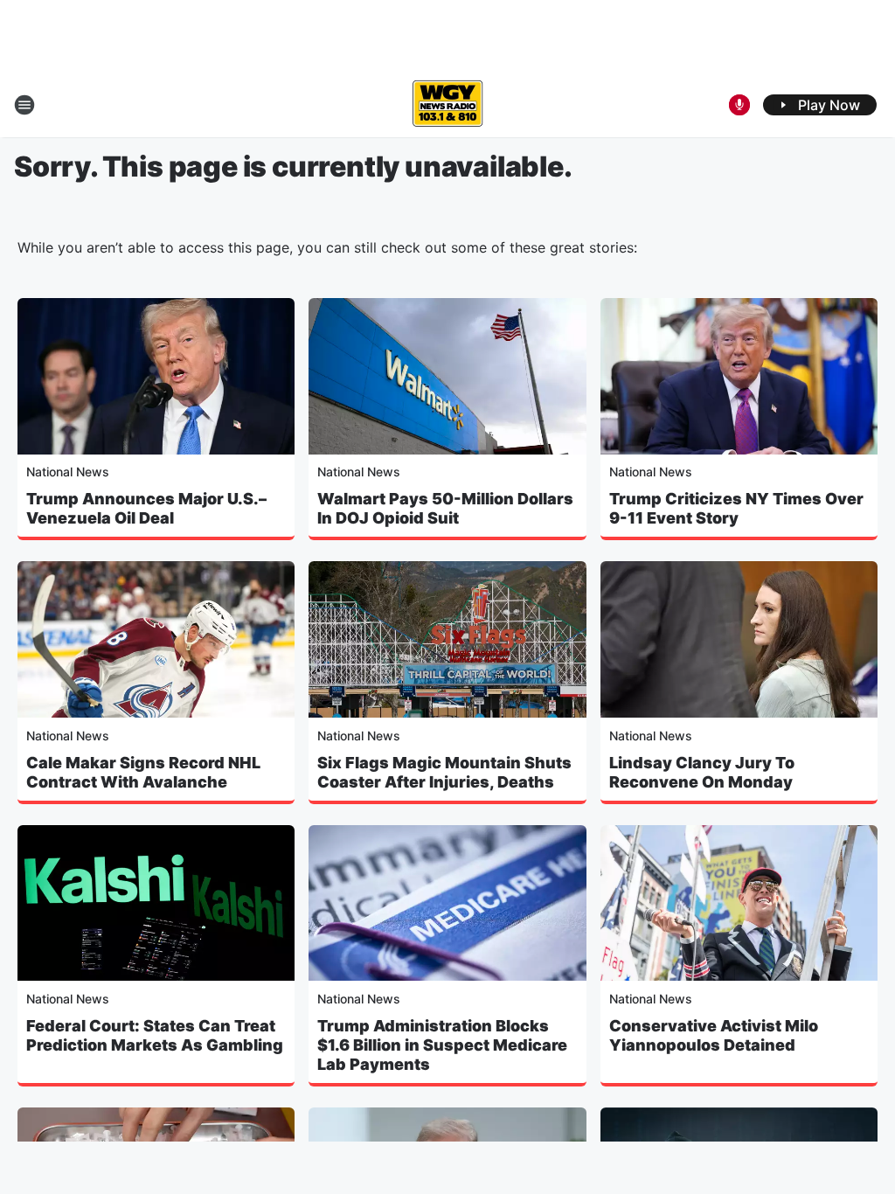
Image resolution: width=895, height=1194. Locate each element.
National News (67, 471)
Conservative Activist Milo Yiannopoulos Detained (713, 1035)
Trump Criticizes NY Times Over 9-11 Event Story (736, 508)
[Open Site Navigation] (24, 104)
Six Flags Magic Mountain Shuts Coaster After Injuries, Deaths (444, 772)
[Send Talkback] (739, 104)
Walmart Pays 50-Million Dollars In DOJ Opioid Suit (445, 508)
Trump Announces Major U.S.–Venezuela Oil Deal (146, 508)
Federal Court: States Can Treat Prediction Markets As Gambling (154, 1035)
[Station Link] (447, 105)
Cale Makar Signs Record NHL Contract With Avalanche (143, 772)
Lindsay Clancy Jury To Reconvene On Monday (701, 772)
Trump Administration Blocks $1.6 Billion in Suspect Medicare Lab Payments (442, 1045)
